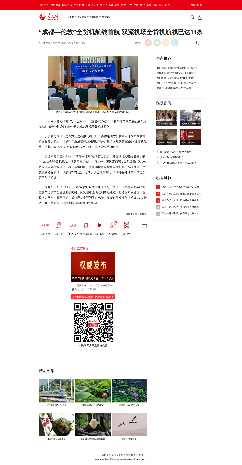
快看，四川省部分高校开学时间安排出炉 (182, 187)
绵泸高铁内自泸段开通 (57, 405)
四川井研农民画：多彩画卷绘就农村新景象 (184, 213)
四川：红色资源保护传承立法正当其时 (176, 83)
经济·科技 (67, 5)
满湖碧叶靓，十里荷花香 (93, 405)
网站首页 (44, 5)
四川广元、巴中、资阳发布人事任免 (180, 207)
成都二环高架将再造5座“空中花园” (174, 88)
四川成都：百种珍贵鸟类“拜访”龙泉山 (176, 78)
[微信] (157, 42)
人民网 (71, 17)
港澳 (136, 5)
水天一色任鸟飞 (129, 439)
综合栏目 (94, 17)
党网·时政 (55, 5)
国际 (123, 5)
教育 (161, 5)
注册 (199, 5)
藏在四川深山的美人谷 (129, 405)
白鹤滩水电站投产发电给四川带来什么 (176, 73)
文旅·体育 (90, 5)
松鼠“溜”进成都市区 (57, 439)
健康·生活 (102, 5)
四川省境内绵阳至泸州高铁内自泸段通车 (177, 68)
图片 (155, 5)
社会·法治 (79, 5)
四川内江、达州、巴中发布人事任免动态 (182, 200)
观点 (111, 5)
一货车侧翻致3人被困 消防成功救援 (178, 163)
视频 (148, 5)
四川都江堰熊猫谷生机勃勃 (93, 439)
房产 (167, 5)
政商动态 (106, 17)
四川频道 (82, 17)
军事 (130, 5)
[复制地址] (174, 42)
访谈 (117, 5)
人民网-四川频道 (76, 42)
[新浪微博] (148, 42)
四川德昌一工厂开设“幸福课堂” (176, 152)
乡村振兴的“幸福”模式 (171, 157)
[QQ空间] (166, 42)
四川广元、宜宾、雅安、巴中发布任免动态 (184, 194)
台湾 (142, 5)
